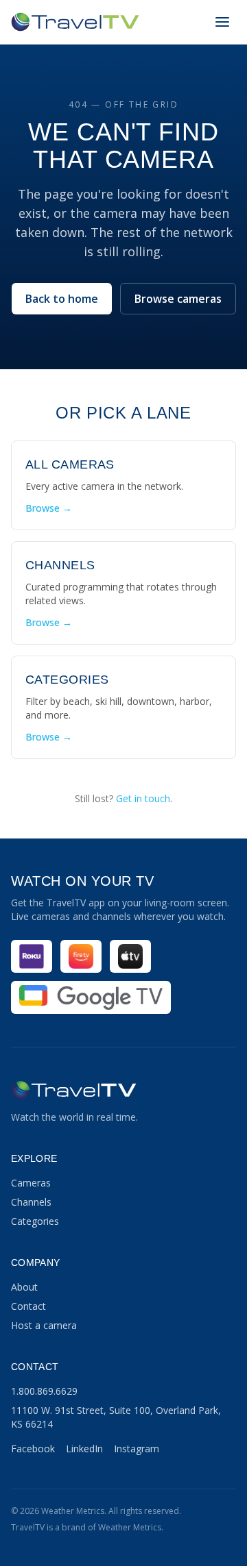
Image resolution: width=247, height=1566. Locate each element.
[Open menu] (222, 22)
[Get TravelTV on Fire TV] (81, 956)
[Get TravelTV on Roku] (31, 956)
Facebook (33, 1448)
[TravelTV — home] (75, 22)
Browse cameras (178, 298)
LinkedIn (84, 1448)
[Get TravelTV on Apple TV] (130, 956)
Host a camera (44, 1325)
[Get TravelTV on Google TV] (91, 997)
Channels (31, 1201)
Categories (35, 1221)
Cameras (31, 1182)
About (24, 1286)
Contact (28, 1306)
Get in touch (143, 798)
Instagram (136, 1448)
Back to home (61, 298)
